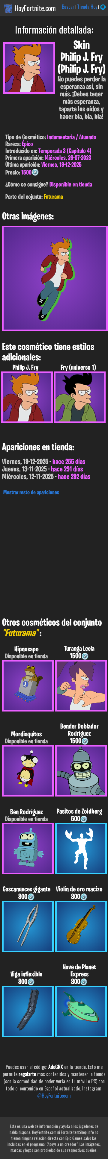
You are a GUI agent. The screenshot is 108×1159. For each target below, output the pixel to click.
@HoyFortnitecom (54, 1095)
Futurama (53, 197)
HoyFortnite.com (35, 8)
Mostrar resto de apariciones (31, 493)
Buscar (68, 6)
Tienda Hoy (87, 6)
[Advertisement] (54, 555)
